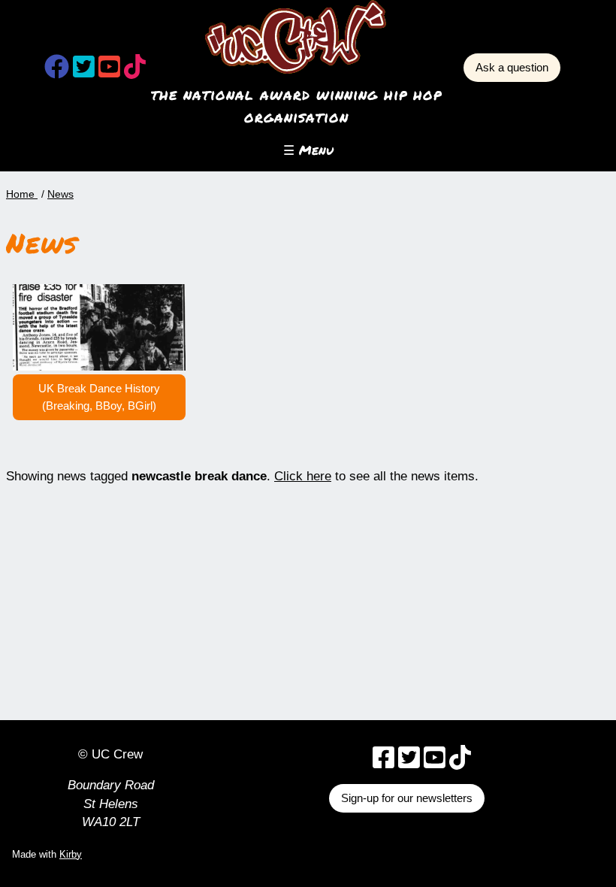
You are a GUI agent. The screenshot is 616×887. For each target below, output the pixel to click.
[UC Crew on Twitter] (84, 71)
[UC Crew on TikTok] (135, 71)
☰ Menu (308, 150)
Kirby (70, 854)
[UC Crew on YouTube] (109, 71)
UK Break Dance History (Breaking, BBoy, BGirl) (99, 397)
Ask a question (512, 67)
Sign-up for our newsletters (407, 798)
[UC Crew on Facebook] (56, 71)
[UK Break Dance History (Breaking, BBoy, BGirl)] (99, 326)
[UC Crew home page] (296, 37)
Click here (302, 476)
